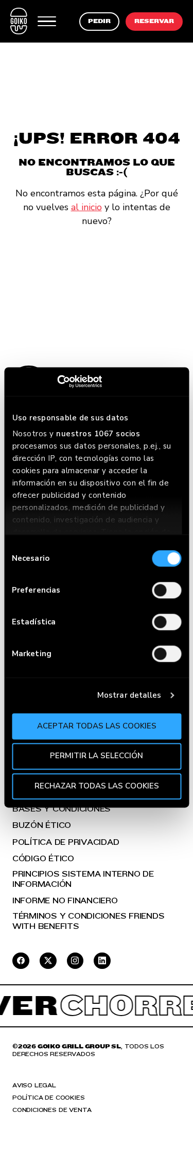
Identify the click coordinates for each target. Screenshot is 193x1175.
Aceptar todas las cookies (96, 726)
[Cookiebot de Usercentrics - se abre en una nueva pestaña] (57, 381)
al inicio (86, 207)
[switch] (166, 590)
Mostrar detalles (129, 695)
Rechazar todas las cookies (96, 786)
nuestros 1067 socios (98, 434)
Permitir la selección (96, 756)
